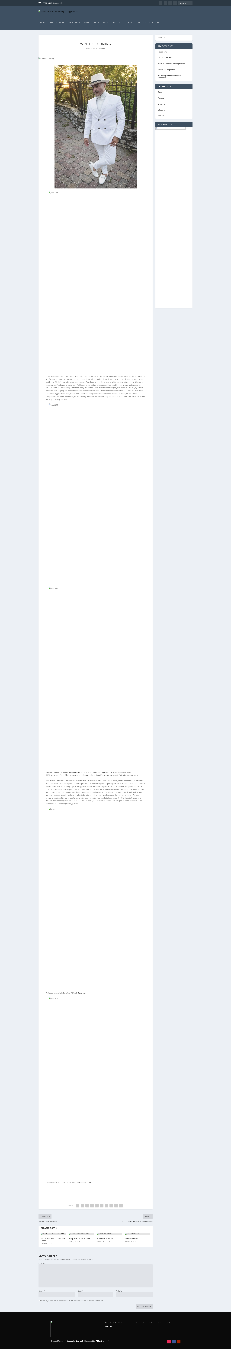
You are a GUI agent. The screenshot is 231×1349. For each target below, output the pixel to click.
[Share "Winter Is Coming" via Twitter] (82, 1205)
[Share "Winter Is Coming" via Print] (121, 1205)
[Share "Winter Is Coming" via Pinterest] (96, 1205)
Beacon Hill (57, 3)
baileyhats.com (75, 772)
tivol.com (133, 775)
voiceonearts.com (84, 1182)
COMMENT (42, 1263)
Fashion (116, 22)
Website (119, 1291)
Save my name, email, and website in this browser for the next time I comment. (72, 1301)
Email (80, 1291)
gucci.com (105, 775)
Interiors (128, 22)
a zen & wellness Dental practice (171, 64)
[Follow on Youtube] (178, 1341)
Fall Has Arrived (131, 1238)
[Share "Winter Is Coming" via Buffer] (106, 1205)
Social (96, 22)
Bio (51, 22)
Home (43, 22)
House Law (162, 52)
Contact (61, 22)
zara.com (54, 775)
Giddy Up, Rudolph (105, 1238)
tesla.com (82, 993)
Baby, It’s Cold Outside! (79, 1238)
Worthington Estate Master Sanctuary (169, 76)
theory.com (76, 775)
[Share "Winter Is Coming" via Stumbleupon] (111, 1205)
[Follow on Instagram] (169, 1341)
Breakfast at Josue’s (166, 70)
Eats (105, 22)
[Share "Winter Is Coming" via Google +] (87, 1205)
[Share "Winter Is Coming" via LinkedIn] (101, 1205)
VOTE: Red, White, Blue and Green (53, 1239)
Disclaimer (74, 22)
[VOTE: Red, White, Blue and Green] (53, 1234)
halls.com (85, 775)
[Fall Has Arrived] (137, 1234)
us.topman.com (105, 772)
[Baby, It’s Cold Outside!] (81, 1234)
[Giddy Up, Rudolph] (109, 1234)
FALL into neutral (165, 58)
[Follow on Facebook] (174, 1341)
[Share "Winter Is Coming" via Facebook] (77, 1205)
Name (41, 1291)
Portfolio (154, 22)
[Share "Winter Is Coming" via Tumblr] (92, 1205)
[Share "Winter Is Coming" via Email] (116, 1205)
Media (87, 22)
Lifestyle (141, 22)
